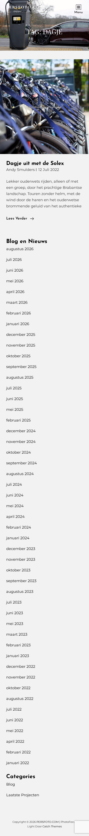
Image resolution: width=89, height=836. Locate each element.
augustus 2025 (19, 377)
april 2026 (15, 292)
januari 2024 (17, 538)
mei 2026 (14, 281)
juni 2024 (14, 495)
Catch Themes (52, 826)
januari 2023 (17, 656)
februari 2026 (18, 313)
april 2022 (15, 741)
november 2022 (20, 677)
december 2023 (20, 548)
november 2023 (20, 559)
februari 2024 (18, 527)
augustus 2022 (19, 698)
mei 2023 (14, 623)
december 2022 (20, 666)
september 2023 (21, 581)
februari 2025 (18, 420)
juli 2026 (14, 259)
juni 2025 (14, 399)
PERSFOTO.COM (25, 7)
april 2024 (15, 516)
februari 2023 (18, 645)
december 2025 (20, 334)
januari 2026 (17, 324)
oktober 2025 (18, 356)
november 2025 (20, 345)
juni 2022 (14, 720)
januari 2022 (17, 763)
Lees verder (20, 219)
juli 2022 (14, 709)
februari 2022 (18, 752)
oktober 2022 (18, 688)
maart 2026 (17, 302)
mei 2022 (14, 731)
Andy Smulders (20, 169)
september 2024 (21, 463)
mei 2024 (15, 506)
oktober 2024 (18, 452)
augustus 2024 (20, 474)
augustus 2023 (19, 591)
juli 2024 (14, 484)
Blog (10, 784)
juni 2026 (14, 270)
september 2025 (21, 366)
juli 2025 (14, 388)
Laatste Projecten (22, 795)
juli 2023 (14, 602)
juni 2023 (14, 613)
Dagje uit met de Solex (35, 163)
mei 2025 (14, 409)
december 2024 (21, 431)
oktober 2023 (18, 570)
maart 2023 (16, 634)
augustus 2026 (20, 249)
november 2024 (21, 441)
